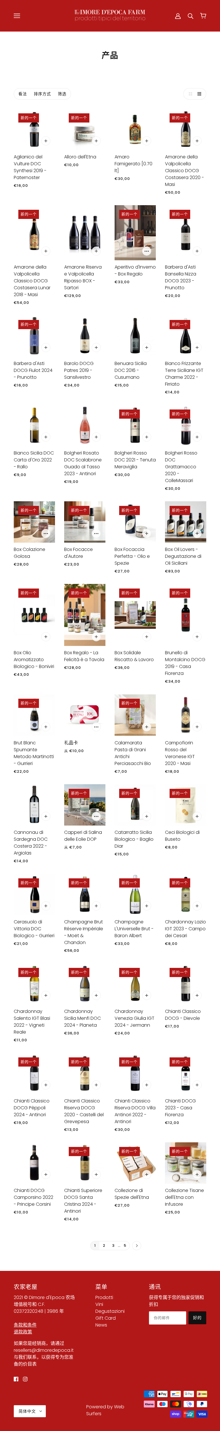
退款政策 (23, 1332)
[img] (16, 1379)
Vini (99, 1304)
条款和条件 (25, 1325)
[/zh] (110, 15)
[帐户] (178, 16)
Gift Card (105, 1318)
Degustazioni (110, 1311)
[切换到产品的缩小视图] (200, 94)
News (101, 1325)
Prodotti (104, 1297)
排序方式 (42, 94)
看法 (22, 94)
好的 (197, 1318)
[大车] (203, 15)
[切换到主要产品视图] (189, 94)
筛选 (62, 94)
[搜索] (190, 16)
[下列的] (136, 1246)
